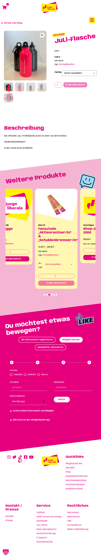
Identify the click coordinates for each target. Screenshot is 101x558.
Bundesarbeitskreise (77, 476)
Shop (68, 472)
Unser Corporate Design (49, 517)
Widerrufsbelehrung (77, 529)
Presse (9, 520)
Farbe (58, 72)
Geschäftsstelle (44, 542)
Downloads (41, 521)
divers (44, 374)
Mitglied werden (74, 463)
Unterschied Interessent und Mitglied (33, 411)
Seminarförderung (46, 533)
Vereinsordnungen (75, 484)
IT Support (41, 538)
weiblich (32, 374)
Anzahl (12, 265)
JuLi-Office (42, 525)
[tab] (37, 340)
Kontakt (10, 516)
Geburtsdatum (17, 396)
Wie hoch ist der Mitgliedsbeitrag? (31, 420)
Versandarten (74, 525)
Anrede (13, 370)
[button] (92, 20)
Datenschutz (73, 517)
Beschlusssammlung (76, 480)
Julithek (40, 512)
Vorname (14, 382)
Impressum (73, 512)
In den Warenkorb (75, 85)
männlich (18, 374)
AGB (69, 521)
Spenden (70, 468)
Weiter (62, 399)
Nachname (59, 382)
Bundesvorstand (74, 489)
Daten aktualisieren (46, 529)
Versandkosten (67, 64)
